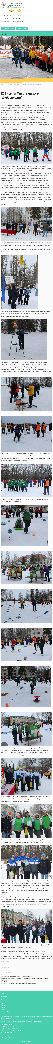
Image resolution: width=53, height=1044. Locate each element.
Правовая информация (6, 1011)
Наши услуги (4, 1001)
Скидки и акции (8, 28)
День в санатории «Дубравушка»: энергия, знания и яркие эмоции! (16, 976)
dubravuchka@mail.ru (9, 23)
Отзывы (3, 1005)
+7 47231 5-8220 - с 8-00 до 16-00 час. (13, 16)
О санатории (4, 996)
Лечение (3, 998)
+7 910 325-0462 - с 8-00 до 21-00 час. (13, 21)
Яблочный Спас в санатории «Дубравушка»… (11, 974)
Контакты (3, 1009)
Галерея (3, 1007)
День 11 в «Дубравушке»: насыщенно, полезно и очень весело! (15, 981)
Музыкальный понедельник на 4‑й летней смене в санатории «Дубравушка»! (18, 983)
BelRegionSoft (29, 1041)
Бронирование (22, 28)
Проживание (4, 1000)
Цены (2, 1003)
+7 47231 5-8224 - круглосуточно (12, 18)
